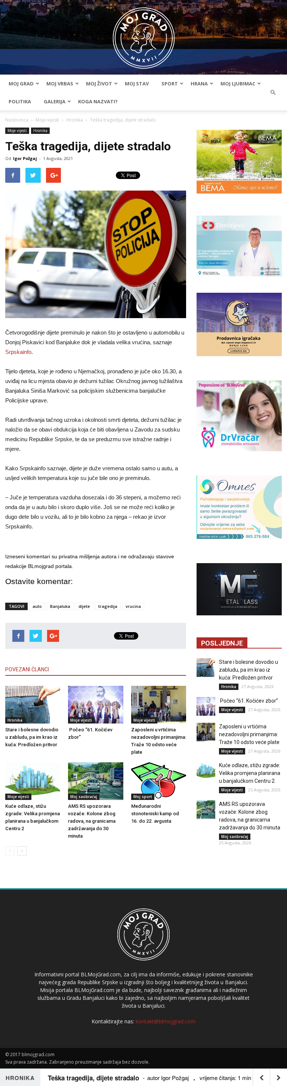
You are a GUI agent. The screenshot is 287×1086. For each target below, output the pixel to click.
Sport (169, 83)
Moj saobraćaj (83, 796)
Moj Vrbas (59, 83)
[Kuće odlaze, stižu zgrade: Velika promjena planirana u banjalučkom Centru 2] (32, 781)
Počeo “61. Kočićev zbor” (248, 701)
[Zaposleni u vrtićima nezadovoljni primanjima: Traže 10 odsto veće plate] (158, 705)
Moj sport (142, 796)
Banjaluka (60, 606)
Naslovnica (16, 120)
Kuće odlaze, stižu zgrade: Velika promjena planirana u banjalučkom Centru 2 (249, 773)
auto (37, 606)
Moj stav (137, 83)
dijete (84, 606)
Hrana (199, 83)
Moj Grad (21, 83)
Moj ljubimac (237, 83)
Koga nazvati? (98, 101)
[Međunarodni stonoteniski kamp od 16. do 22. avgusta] (158, 781)
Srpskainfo (18, 352)
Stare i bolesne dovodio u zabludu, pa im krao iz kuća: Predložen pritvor (31, 737)
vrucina (133, 606)
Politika (20, 101)
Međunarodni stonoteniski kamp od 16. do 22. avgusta (155, 813)
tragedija (107, 606)
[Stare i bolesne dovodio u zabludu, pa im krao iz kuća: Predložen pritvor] (32, 705)
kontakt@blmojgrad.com (165, 1021)
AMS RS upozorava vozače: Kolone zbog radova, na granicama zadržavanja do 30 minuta (91, 821)
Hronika (74, 120)
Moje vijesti (47, 120)
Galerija (54, 101)
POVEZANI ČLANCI (27, 669)
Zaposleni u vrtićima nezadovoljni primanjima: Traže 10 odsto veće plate (249, 734)
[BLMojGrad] (144, 34)
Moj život (99, 83)
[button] (273, 92)
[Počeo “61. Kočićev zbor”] (95, 705)
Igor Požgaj (25, 158)
